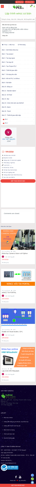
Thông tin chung (5, 19)
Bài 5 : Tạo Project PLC (9, 66)
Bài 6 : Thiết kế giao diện (9, 70)
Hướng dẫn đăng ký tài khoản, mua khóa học (16, 421)
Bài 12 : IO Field (7, 95)
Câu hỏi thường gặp (9, 438)
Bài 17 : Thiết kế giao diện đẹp (11, 115)
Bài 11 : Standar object (9, 90)
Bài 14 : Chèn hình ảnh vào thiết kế (13, 103)
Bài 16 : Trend (6, 111)
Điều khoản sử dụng (9, 430)
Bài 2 (6, 123)
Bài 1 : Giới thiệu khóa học (10, 50)
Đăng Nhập (30, 2)
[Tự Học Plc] (18, 6)
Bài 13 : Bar (5, 99)
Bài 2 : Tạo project (7, 54)
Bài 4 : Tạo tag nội (7, 62)
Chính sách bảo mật (9, 434)
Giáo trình (13, 19)
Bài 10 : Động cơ (7, 86)
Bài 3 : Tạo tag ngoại (8, 58)
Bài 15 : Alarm (6, 107)
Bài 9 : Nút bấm (6, 82)
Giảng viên (20, 19)
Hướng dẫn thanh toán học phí (12, 425)
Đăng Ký (20, 2)
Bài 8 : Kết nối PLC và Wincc (11, 78)
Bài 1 (6, 119)
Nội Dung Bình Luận (29, 19)
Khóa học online (8, 417)
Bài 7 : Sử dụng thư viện (9, 74)
